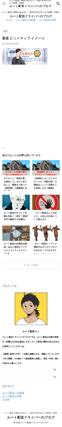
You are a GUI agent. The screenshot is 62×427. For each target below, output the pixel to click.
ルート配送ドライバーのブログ (30, 6)
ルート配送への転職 (25, 19)
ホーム (9, 19)
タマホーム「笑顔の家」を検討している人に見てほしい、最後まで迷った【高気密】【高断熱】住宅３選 (15, 184)
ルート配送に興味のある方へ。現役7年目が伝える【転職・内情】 (31, 413)
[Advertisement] (31, 101)
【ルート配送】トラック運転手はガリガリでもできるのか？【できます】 (45, 246)
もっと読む (33, 264)
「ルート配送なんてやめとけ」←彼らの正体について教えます (45, 215)
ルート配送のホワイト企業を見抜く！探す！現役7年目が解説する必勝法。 (16, 215)
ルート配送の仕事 (47, 19)
